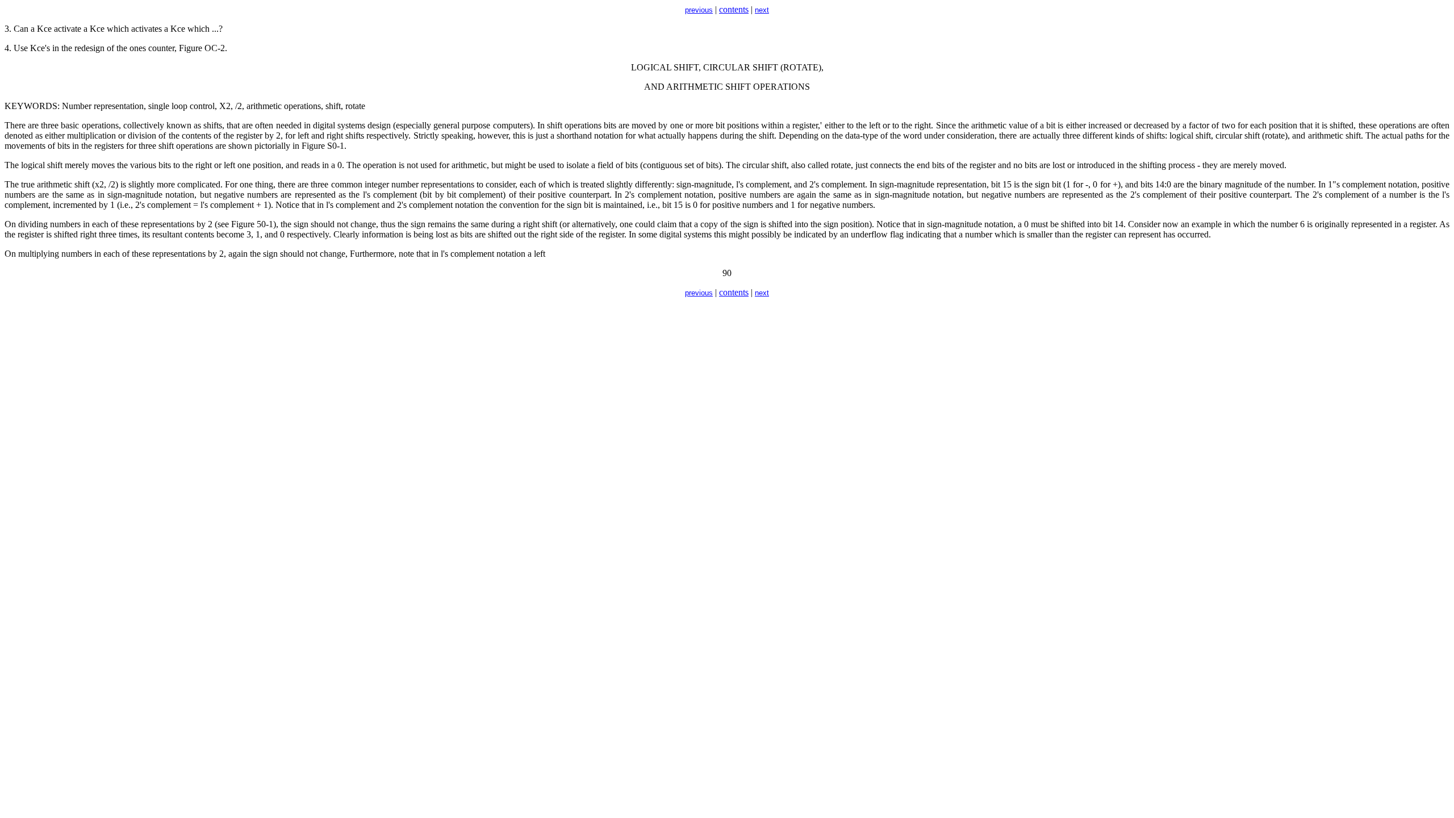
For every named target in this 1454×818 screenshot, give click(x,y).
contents (734, 9)
